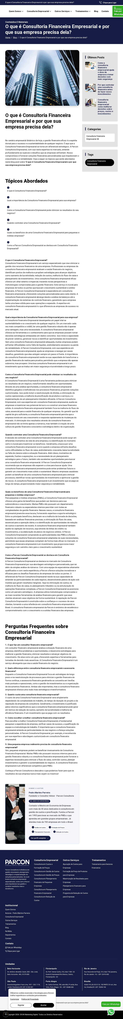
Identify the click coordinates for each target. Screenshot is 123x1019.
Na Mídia (8, 931)
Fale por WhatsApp (14, 947)
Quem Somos (15, 11)
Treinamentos (82, 11)
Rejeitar (21, 1005)
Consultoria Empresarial (38, 11)
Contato (105, 11)
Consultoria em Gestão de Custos (46, 871)
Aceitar (43, 1005)
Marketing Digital (31, 1014)
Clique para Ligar (109, 3)
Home (7, 37)
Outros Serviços (62, 11)
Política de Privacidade (30, 999)
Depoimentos (10, 935)
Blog (96, 11)
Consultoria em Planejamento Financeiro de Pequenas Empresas (45, 882)
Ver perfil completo (38, 838)
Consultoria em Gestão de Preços (46, 875)
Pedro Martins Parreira (39, 792)
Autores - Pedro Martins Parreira (17, 913)
